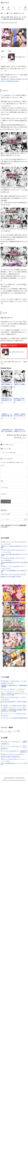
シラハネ (24, 437)
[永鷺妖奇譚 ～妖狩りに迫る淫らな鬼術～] (14, 608)
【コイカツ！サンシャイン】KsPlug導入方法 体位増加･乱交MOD (14, 718)
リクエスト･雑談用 (16, 731)
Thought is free (22, 780)
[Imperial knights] (14, 624)
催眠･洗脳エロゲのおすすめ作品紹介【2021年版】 (11, 576)
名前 (2, 481)
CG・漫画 (10, 13)
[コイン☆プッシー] (14, 593)
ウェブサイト (4, 493)
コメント (3, 465)
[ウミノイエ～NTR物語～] (14, 658)
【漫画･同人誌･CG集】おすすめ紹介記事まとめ (10, 756)
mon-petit (20, 435)
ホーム (3, 13)
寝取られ (25, 435)
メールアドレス (4, 487)
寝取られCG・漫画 (20, 13)
